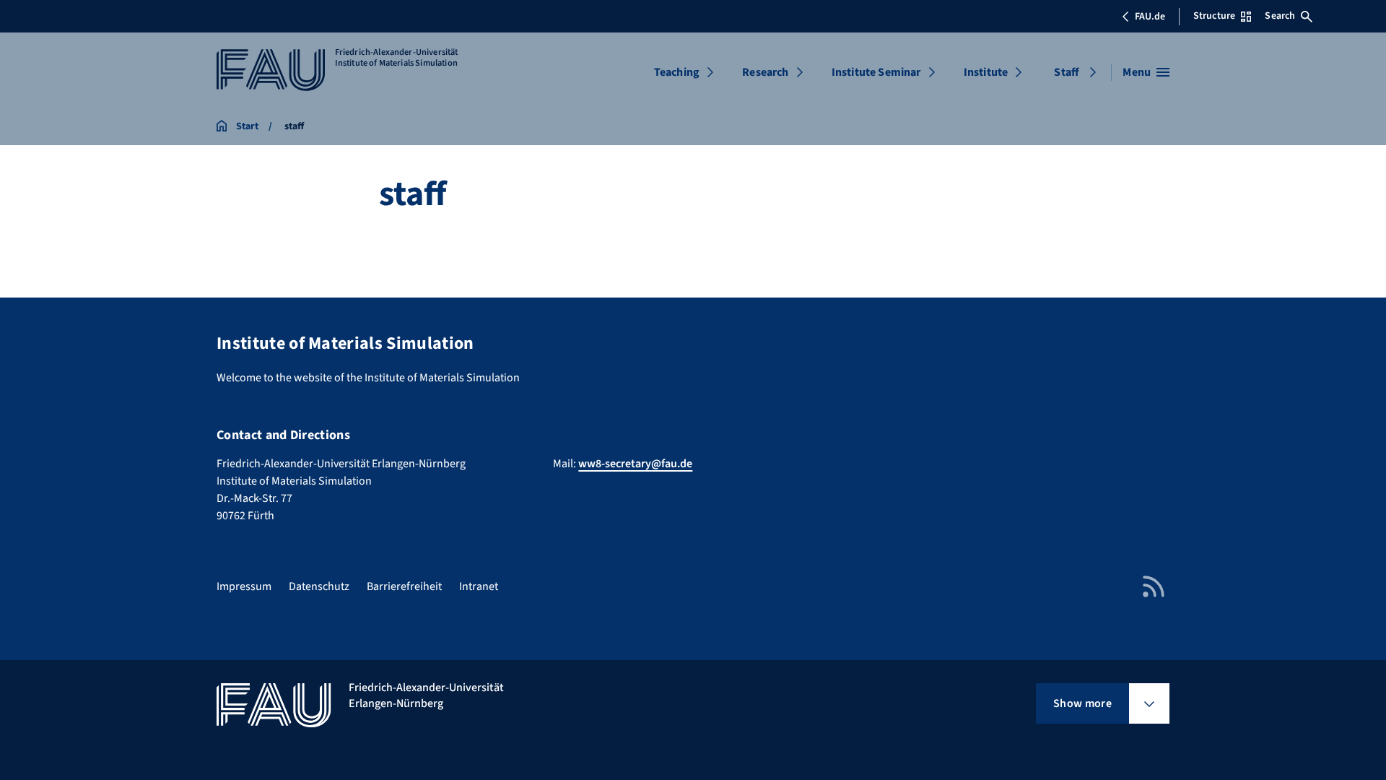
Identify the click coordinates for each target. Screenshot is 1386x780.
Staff (1066, 72)
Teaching (676, 72)
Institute (986, 72)
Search (1280, 16)
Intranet (478, 586)
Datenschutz (319, 586)
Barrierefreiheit (404, 586)
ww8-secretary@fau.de (635, 464)
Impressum (244, 586)
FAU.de (1150, 16)
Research (765, 72)
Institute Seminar (876, 72)
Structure (1214, 16)
